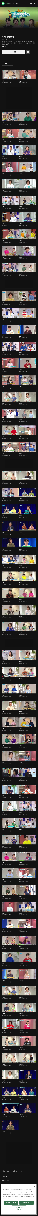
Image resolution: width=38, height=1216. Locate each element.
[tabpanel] (19, 602)
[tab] (7, 63)
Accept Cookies (11, 1202)
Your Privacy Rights (19, 1208)
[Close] (34, 1187)
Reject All (26, 1202)
